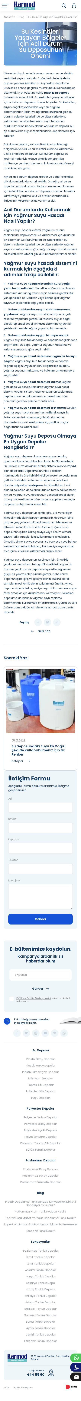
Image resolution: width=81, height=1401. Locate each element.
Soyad (12, 819)
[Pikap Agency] (71, 1387)
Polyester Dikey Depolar (40, 1124)
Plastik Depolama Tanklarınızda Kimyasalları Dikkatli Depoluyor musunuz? (40, 1203)
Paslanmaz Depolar (40, 1160)
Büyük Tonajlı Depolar (40, 1149)
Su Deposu (40, 1050)
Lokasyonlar (40, 1241)
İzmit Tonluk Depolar (40, 1257)
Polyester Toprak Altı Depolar (40, 1143)
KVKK (6, 1387)
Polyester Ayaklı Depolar (40, 1130)
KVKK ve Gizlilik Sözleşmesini (33, 998)
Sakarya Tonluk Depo (40, 1283)
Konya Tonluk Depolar (41, 1276)
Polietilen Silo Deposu (40, 1091)
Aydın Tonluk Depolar (40, 1328)
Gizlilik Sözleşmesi (23, 1387)
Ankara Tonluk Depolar (40, 1270)
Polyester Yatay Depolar (40, 1117)
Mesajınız (14, 880)
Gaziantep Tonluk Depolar (40, 1250)
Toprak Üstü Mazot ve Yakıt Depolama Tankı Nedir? (40, 1218)
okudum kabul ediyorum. (43, 1000)
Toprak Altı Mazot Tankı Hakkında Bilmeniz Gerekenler (40, 1224)
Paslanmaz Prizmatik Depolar (40, 1182)
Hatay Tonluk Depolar (40, 1289)
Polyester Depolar (40, 1108)
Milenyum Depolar (40, 1078)
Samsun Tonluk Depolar (40, 1315)
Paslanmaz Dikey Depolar (40, 1169)
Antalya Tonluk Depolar (40, 1296)
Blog (40, 1193)
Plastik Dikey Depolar (40, 1059)
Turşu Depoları (40, 1098)
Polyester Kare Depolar (40, 1136)
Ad (10, 798)
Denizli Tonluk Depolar (41, 1334)
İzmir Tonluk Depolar (40, 1263)
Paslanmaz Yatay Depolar (40, 1175)
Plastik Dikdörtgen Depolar (40, 1072)
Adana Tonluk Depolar (40, 1302)
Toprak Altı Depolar (40, 1085)
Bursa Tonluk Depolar (40, 1321)
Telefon (13, 860)
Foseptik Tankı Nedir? (40, 1231)
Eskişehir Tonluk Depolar (40, 1341)
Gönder (40, 919)
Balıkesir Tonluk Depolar (40, 1308)
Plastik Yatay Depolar (40, 1065)
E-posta (13, 839)
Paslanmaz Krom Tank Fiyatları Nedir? (40, 1211)
